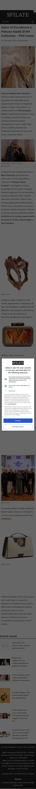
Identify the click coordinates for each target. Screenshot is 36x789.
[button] (18, 391)
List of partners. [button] (12, 404)
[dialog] (18, 394)
